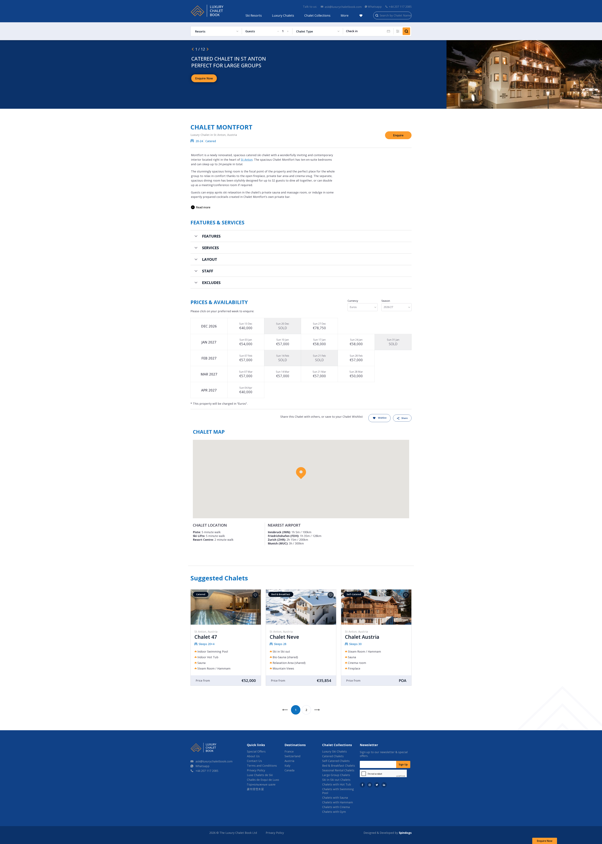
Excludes (211, 282)
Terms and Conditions (262, 765)
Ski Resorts (254, 15)
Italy (287, 765)
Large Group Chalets (336, 775)
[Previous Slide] (192, 49)
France (289, 751)
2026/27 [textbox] (388, 307)
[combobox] (363, 307)
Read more (203, 207)
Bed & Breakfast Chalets (338, 765)
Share (404, 418)
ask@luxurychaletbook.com (343, 7)
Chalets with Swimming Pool (338, 791)
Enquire (398, 135)
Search (406, 31)
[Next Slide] (207, 49)
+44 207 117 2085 (400, 6)
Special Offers (256, 751)
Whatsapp (375, 6)
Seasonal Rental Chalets (338, 770)
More (345, 15)
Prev (285, 710)
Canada (289, 770)
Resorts (200, 31)
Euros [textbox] (353, 307)
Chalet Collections (317, 15)
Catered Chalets (333, 756)
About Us (253, 756)
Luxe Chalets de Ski (260, 775)
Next (317, 710)
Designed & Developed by (388, 833)
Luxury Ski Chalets (334, 751)
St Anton (247, 159)
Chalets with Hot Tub (336, 784)
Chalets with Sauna (335, 797)
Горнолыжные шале (261, 784)
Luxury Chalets (283, 15)
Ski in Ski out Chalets (336, 780)
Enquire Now (544, 841)
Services (210, 247)
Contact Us (254, 761)
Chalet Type (304, 31)
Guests (250, 31)
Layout (209, 259)
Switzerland (292, 756)
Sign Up (403, 764)
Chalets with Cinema (336, 807)
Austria (289, 761)
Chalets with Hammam (337, 802)
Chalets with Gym (334, 812)
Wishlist (382, 417)
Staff (207, 270)
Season (385, 301)
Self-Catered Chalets (336, 761)
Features (211, 236)
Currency (353, 301)
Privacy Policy (256, 770)
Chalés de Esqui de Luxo (263, 780)
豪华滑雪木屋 (255, 789)
